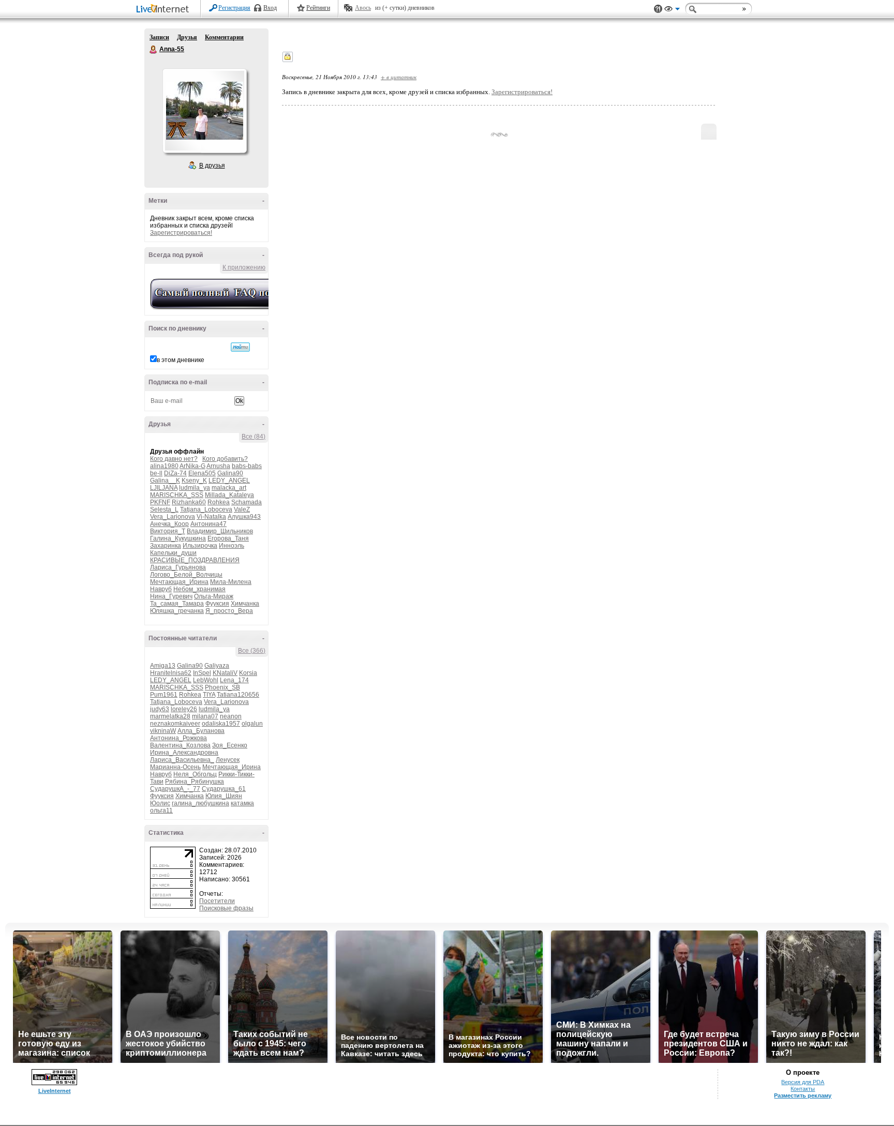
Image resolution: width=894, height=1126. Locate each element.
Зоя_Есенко (229, 745)
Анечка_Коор (169, 524)
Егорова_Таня (228, 538)
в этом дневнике (180, 360)
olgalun (252, 723)
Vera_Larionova (172, 516)
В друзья (212, 165)
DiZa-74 (175, 473)
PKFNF (160, 502)
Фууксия (217, 603)
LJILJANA (163, 487)
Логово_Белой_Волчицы (186, 574)
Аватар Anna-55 (204, 110)
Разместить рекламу (802, 1095)
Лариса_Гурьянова (178, 567)
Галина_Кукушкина (178, 538)
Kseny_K (194, 480)
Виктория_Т (167, 531)
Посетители (217, 901)
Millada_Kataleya (229, 495)
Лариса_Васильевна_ (182, 759)
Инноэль (231, 545)
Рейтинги (318, 7)
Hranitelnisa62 (170, 673)
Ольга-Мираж (213, 596)
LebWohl (205, 680)
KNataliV (225, 673)
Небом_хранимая (199, 589)
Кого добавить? (225, 458)
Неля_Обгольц (195, 774)
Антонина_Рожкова (178, 738)
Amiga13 (162, 665)
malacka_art (229, 487)
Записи (159, 37)
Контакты (803, 1089)
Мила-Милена (230, 581)
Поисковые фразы (226, 908)
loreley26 (184, 709)
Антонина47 (208, 524)
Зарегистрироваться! (181, 232)
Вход (270, 7)
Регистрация (234, 7)
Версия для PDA (802, 1082)
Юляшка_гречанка (177, 610)
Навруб (161, 589)
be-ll (156, 473)
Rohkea (218, 502)
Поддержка (658, 9)
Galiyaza (216, 665)
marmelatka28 (170, 716)
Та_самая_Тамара (177, 603)
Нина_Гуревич (171, 596)
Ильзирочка (200, 545)
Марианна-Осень (175, 767)
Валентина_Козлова (180, 745)
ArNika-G (192, 466)
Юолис (160, 803)
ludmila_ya (194, 487)
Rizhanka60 (189, 502)
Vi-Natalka (211, 516)
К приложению (243, 267)
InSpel (202, 673)
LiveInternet (164, 9)
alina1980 (164, 466)
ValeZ (242, 509)
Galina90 (230, 473)
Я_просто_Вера (229, 610)
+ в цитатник (398, 77)
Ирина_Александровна (184, 752)
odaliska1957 (221, 723)
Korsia (248, 673)
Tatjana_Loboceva (206, 509)
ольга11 (161, 810)
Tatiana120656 (238, 694)
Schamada (246, 502)
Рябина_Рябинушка (194, 781)
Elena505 (202, 473)
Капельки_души (173, 553)
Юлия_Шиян (223, 796)
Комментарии (224, 37)
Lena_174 (234, 680)
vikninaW (163, 730)
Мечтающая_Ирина (179, 581)
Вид (672, 10)
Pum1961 (163, 694)
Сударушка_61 (224, 788)
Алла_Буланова (201, 730)
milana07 (205, 716)
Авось (363, 7)
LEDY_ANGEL (229, 480)
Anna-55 (154, 50)
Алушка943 (244, 516)
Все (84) (253, 436)
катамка (242, 803)
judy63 (159, 709)
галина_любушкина (200, 803)
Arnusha (218, 466)
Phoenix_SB (222, 687)
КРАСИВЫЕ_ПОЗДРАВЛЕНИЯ (195, 560)
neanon (231, 716)
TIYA (209, 694)
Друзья (187, 37)
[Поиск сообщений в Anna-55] (240, 347)
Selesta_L (164, 509)
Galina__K (165, 480)
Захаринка (165, 545)
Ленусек (228, 759)
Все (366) (251, 650)
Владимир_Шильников (220, 531)
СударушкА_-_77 (175, 788)
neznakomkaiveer (175, 723)
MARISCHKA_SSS (176, 495)
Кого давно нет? (174, 458)
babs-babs (247, 466)
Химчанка (245, 603)
